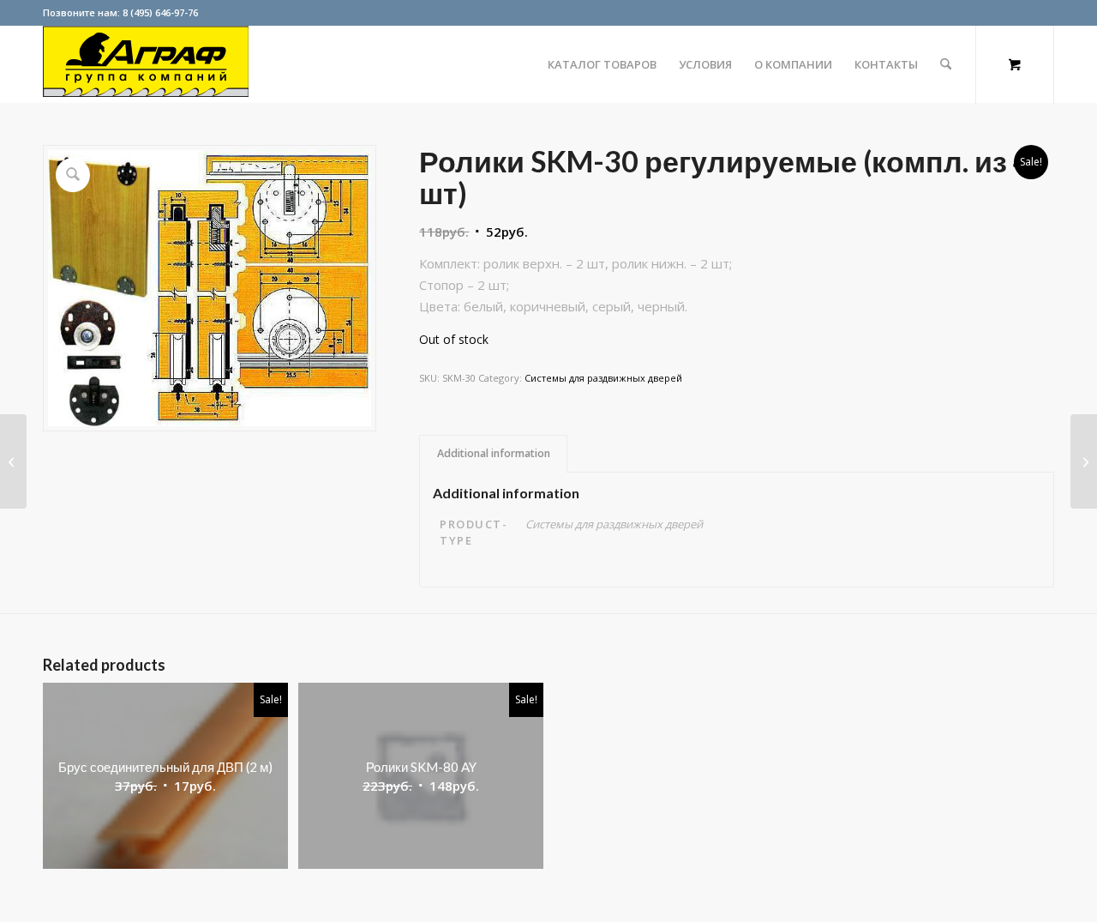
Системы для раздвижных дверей (603, 377)
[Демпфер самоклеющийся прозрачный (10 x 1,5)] (13, 461)
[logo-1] (146, 64)
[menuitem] (602, 64)
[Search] (945, 64)
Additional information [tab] (493, 453)
